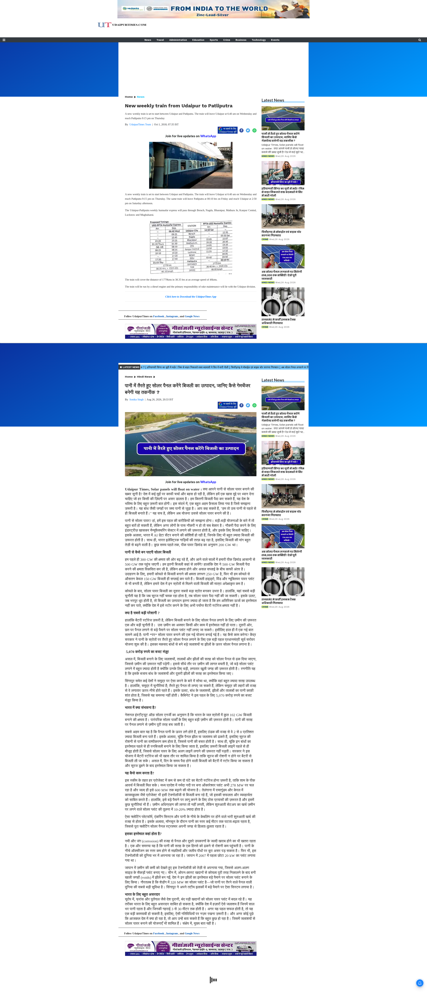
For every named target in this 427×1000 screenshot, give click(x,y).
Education (198, 40)
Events (275, 40)
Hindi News (144, 376)
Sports (214, 40)
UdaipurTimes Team (140, 124)
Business (241, 40)
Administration (178, 40)
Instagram (172, 316)
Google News (192, 316)
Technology (259, 40)
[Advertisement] (213, 65)
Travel (160, 40)
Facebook (158, 316)
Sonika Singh (136, 399)
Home (129, 96)
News (147, 40)
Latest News (273, 100)
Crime (226, 40)
